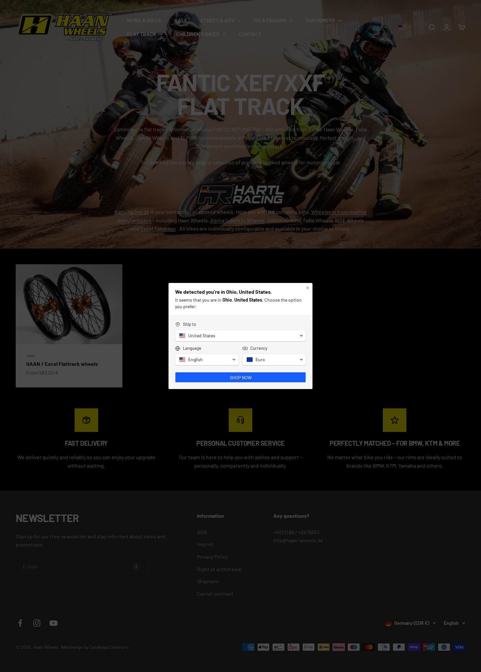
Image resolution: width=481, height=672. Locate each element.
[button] (240, 336)
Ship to (189, 324)
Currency (258, 348)
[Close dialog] (307, 287)
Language (192, 348)
